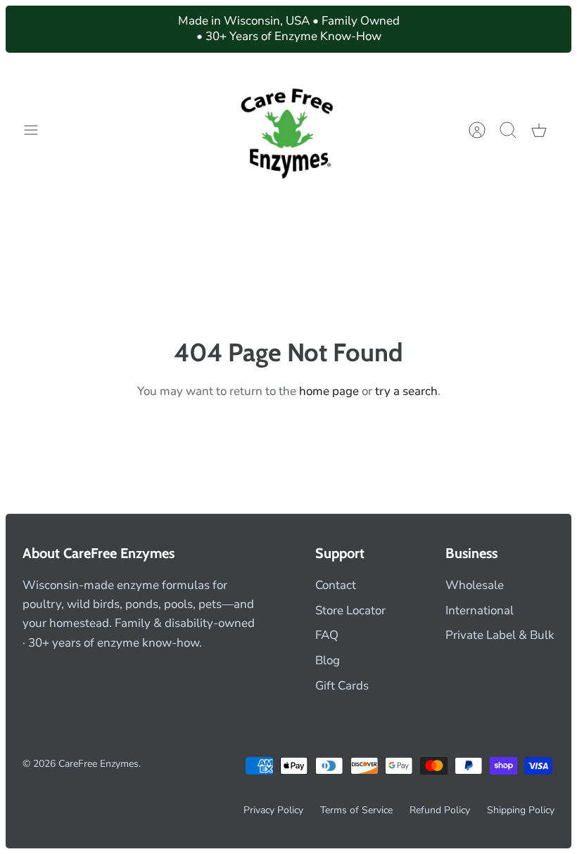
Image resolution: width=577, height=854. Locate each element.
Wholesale (474, 585)
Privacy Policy (273, 810)
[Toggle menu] (38, 130)
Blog (327, 660)
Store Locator (350, 610)
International (479, 610)
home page (329, 391)
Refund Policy (440, 810)
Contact (335, 585)
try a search (406, 391)
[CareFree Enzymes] (289, 130)
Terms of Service (356, 810)
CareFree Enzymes (98, 763)
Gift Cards (342, 686)
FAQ (326, 635)
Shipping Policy (520, 810)
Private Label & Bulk (499, 635)
